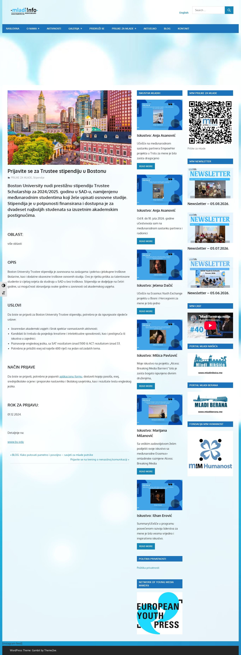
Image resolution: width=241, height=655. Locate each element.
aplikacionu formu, (71, 376)
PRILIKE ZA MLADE (123, 28)
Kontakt (183, 28)
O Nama (32, 28)
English (183, 12)
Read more (146, 166)
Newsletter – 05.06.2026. (208, 293)
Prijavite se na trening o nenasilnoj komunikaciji (98, 459)
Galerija (73, 28)
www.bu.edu (16, 442)
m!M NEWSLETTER (200, 161)
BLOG (167, 28)
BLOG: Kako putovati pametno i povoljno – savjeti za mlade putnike (52, 455)
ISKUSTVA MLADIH (149, 93)
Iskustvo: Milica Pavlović (157, 355)
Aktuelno (150, 28)
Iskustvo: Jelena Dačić (155, 285)
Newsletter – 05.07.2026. (208, 248)
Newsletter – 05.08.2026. (208, 203)
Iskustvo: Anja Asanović (156, 135)
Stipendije (38, 177)
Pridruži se (96, 28)
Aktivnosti (54, 28)
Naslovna (12, 28)
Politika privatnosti (148, 567)
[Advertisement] (120, 59)
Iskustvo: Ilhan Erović (154, 515)
